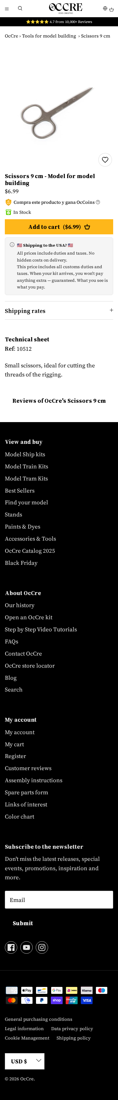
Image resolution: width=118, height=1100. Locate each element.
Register (15, 756)
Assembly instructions (33, 780)
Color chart (19, 816)
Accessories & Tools (30, 538)
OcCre (11, 36)
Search (14, 689)
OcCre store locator (30, 665)
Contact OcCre (23, 653)
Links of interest (26, 804)
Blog (11, 678)
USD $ (19, 1061)
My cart (14, 744)
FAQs (11, 641)
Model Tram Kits (26, 478)
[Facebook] (11, 947)
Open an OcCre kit (28, 617)
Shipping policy (74, 1038)
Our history (19, 605)
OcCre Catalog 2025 (30, 551)
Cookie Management (27, 1038)
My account (19, 732)
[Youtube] (26, 947)
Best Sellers (19, 490)
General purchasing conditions (38, 1019)
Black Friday (21, 563)
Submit (23, 923)
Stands (13, 514)
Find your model (26, 502)
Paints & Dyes (22, 526)
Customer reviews (28, 768)
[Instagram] (42, 947)
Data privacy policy (72, 1028)
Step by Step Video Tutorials (41, 629)
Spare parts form (26, 792)
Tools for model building (49, 36)
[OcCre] (65, 8)
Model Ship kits (25, 454)
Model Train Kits (26, 466)
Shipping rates (25, 311)
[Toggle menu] (6, 8)
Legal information (24, 1028)
